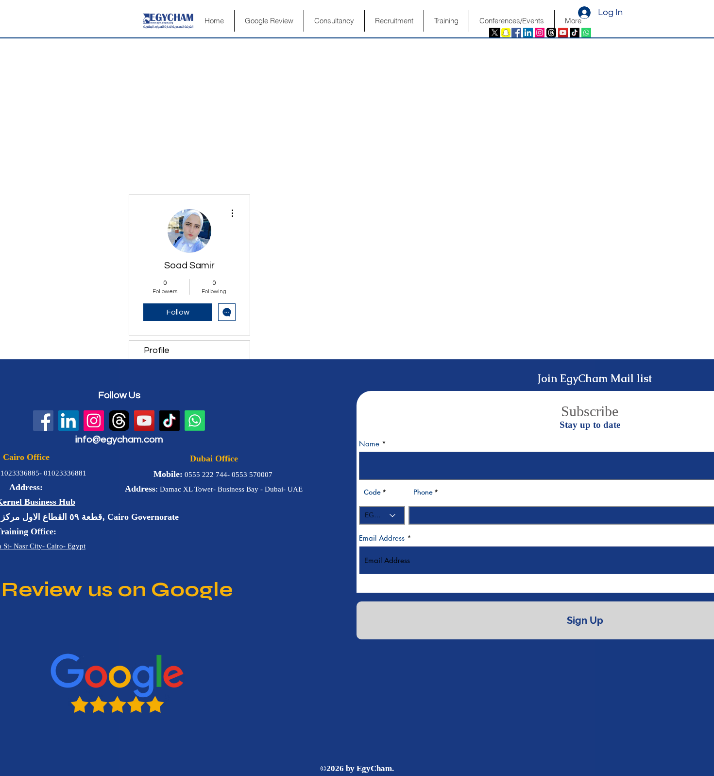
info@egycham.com (119, 439)
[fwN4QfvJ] (551, 32)
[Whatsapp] (586, 32)
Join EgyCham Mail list (595, 378)
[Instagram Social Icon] (539, 32)
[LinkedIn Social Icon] (528, 32)
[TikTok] (574, 32)
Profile (157, 350)
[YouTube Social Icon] (563, 32)
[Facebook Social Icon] (516, 32)
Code (372, 492)
